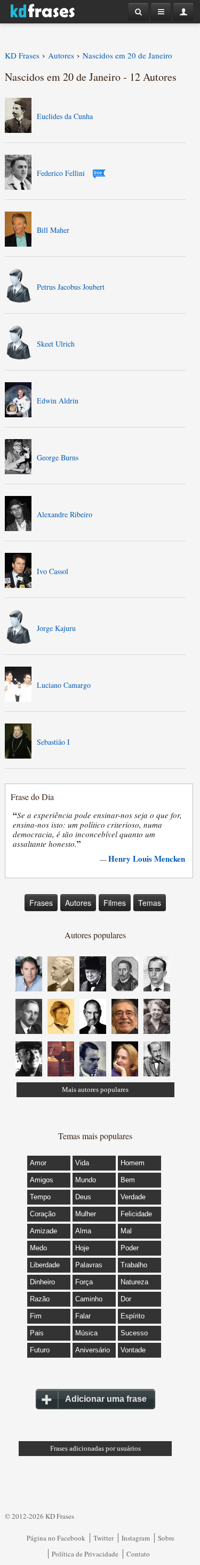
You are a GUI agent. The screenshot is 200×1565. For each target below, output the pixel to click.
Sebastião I (53, 742)
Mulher (85, 1214)
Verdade (133, 1197)
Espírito (133, 1316)
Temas (149, 902)
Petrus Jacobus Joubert (71, 287)
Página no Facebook (56, 1538)
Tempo (40, 1197)
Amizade (43, 1231)
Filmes (114, 902)
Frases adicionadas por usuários (95, 1448)
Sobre (166, 1538)
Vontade (133, 1350)
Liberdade (45, 1265)
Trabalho (134, 1265)
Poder (130, 1248)
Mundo (85, 1180)
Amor (38, 1163)
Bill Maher (53, 230)
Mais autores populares (95, 1089)
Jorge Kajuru (56, 628)
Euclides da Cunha (65, 116)
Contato (138, 1554)
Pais (37, 1333)
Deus (83, 1197)
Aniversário (92, 1350)
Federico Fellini (61, 173)
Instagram (136, 1538)
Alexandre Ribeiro (64, 514)
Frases (41, 902)
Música (86, 1333)
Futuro (40, 1350)
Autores (78, 902)
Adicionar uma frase (106, 1398)
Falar (83, 1316)
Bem (128, 1180)
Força (84, 1282)
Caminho (88, 1299)
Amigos (41, 1180)
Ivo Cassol (52, 571)
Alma (83, 1231)
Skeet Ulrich (56, 344)
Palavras (88, 1265)
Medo (38, 1248)
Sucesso (134, 1333)
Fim (36, 1316)
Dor (126, 1299)
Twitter (103, 1538)
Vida (82, 1163)
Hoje (82, 1248)
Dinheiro (42, 1282)
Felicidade (136, 1214)
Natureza (134, 1282)
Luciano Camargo (64, 685)
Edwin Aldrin (57, 401)
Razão (40, 1299)
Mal (126, 1231)
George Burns (57, 457)
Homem (133, 1163)
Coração (42, 1214)
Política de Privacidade (85, 1554)
